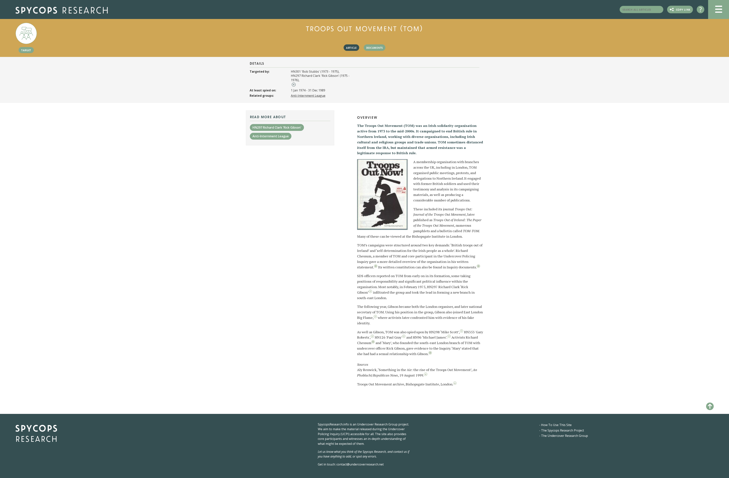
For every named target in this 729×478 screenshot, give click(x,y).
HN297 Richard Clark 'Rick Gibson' (276, 127)
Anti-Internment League (308, 96)
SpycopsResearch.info (333, 424)
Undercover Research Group (377, 424)
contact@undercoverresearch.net (360, 464)
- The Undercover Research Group (563, 436)
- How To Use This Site (555, 425)
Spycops (62, 9)
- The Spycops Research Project (561, 430)
